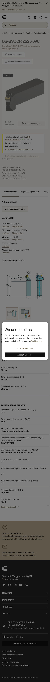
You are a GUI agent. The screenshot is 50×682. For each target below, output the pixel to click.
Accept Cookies (24, 355)
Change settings (25, 348)
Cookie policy (36, 341)
